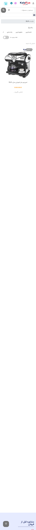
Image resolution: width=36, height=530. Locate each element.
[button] (34, 15)
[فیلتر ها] (6, 524)
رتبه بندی (9, 32)
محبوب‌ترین (19, 32)
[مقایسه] (16, 90)
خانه (32, 21)
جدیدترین (29, 32)
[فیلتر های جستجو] (8, 10)
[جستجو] (3, 10)
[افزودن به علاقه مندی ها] (12, 90)
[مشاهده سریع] (19, 90)
